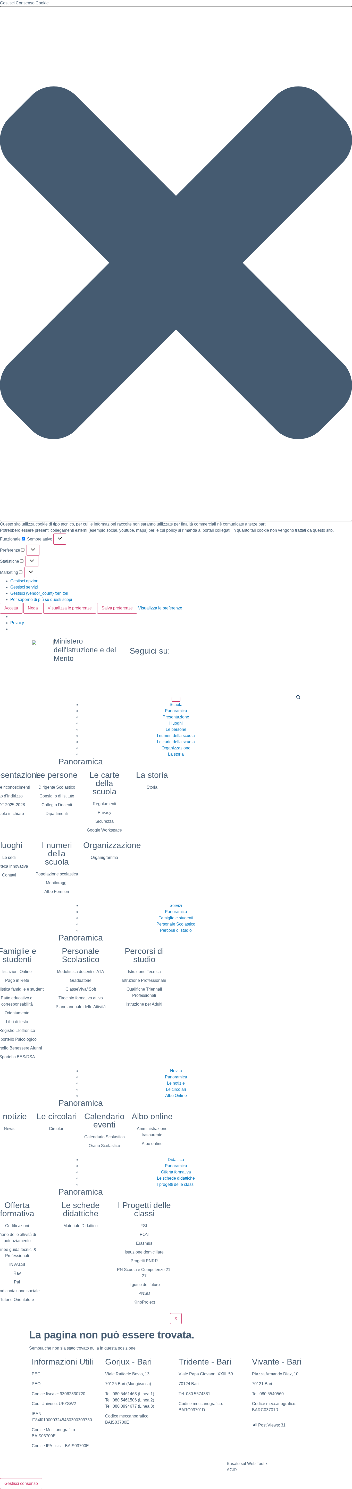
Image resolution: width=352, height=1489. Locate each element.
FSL (144, 1226)
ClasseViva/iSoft (80, 989)
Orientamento (17, 1013)
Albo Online (176, 1095)
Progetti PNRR (144, 1261)
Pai (17, 1282)
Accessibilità (190, 1463)
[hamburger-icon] (176, 699)
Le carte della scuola (176, 742)
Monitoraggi (57, 883)
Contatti (9, 875)
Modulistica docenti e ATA (80, 971)
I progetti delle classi (176, 1184)
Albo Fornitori (56, 891)
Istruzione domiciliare (144, 1252)
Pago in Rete (17, 980)
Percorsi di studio (176, 930)
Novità (176, 1071)
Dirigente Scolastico (56, 787)
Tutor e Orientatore (17, 1299)
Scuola (176, 704)
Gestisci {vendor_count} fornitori (39, 593)
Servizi (176, 905)
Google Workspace (104, 830)
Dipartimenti (57, 813)
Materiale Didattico (80, 1226)
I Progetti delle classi (144, 1209)
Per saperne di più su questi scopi (41, 599)
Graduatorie (80, 980)
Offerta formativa (176, 1172)
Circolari (56, 1128)
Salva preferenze (117, 608)
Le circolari (176, 1089)
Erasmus (144, 1243)
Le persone (176, 729)
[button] (176, 263)
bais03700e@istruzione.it (66, 1384)
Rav (17, 1273)
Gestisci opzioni (24, 581)
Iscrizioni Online (17, 971)
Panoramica (176, 711)
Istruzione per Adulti (144, 1004)
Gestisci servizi (24, 587)
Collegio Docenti (56, 805)
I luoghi (176, 723)
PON (144, 1234)
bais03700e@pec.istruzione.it (70, 1374)
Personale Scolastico (175, 924)
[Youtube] (274, 651)
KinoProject (144, 1302)
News (9, 1128)
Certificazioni (17, 1226)
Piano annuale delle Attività (81, 1007)
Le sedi (9, 857)
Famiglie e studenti (175, 918)
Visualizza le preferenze (70, 608)
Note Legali (93, 1463)
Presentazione (176, 717)
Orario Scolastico (104, 1145)
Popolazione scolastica (57, 874)
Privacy (17, 623)
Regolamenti (104, 804)
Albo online (152, 1116)
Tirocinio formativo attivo (80, 998)
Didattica (176, 1159)
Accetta (11, 608)
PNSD (144, 1293)
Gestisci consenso (21, 1483)
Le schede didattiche (176, 1178)
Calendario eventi (104, 1120)
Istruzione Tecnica (144, 971)
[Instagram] (274, 657)
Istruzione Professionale (144, 980)
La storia (176, 754)
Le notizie (176, 1083)
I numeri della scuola (176, 735)
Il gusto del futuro (144, 1284)
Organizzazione (176, 748)
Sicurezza (104, 821)
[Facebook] (274, 644)
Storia (152, 787)
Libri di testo (17, 1022)
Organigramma (104, 857)
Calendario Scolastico (104, 1137)
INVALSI (17, 1264)
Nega (33, 608)
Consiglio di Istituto (56, 796)
